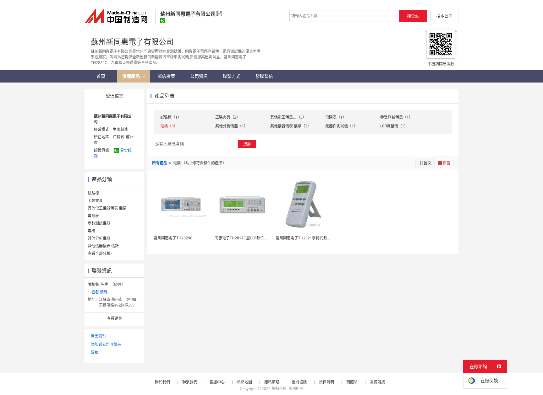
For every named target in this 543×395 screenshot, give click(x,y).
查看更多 (114, 318)
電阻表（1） (335, 117)
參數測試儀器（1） (396, 117)
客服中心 (217, 382)
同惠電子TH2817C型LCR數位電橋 (243, 238)
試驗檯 (93, 193)
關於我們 (162, 382)
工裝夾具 (95, 200)
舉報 (94, 352)
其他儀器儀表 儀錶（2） (290, 126)
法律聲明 (326, 382)
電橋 (91, 230)
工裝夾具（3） (227, 117)
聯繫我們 (189, 382)
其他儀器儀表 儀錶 (103, 245)
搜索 (247, 144)
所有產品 (160, 163)
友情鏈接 (377, 382)
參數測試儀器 (99, 223)
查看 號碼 (99, 292)
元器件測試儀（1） (341, 126)
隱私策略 (271, 382)
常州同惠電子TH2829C (173, 238)
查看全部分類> (100, 253)
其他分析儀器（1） (231, 126)
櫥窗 (446, 163)
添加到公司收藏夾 (106, 344)
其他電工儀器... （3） (288, 117)
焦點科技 (279, 388)
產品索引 (98, 336)
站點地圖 (244, 382)
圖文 (427, 163)
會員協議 (299, 382)
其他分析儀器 (99, 238)
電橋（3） (169, 126)
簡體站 (352, 382)
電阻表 (93, 215)
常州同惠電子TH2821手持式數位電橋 (307, 238)
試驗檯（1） (170, 117)
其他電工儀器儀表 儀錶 (107, 208)
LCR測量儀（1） (394, 126)
